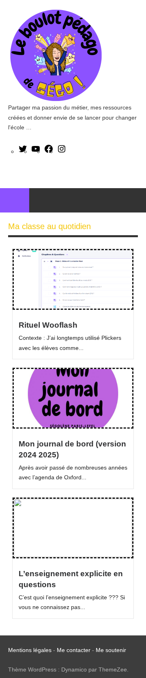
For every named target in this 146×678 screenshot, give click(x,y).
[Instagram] (62, 151)
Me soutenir (111, 650)
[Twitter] (23, 151)
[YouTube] (36, 151)
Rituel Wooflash (48, 325)
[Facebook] (49, 151)
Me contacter (74, 650)
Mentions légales (30, 650)
